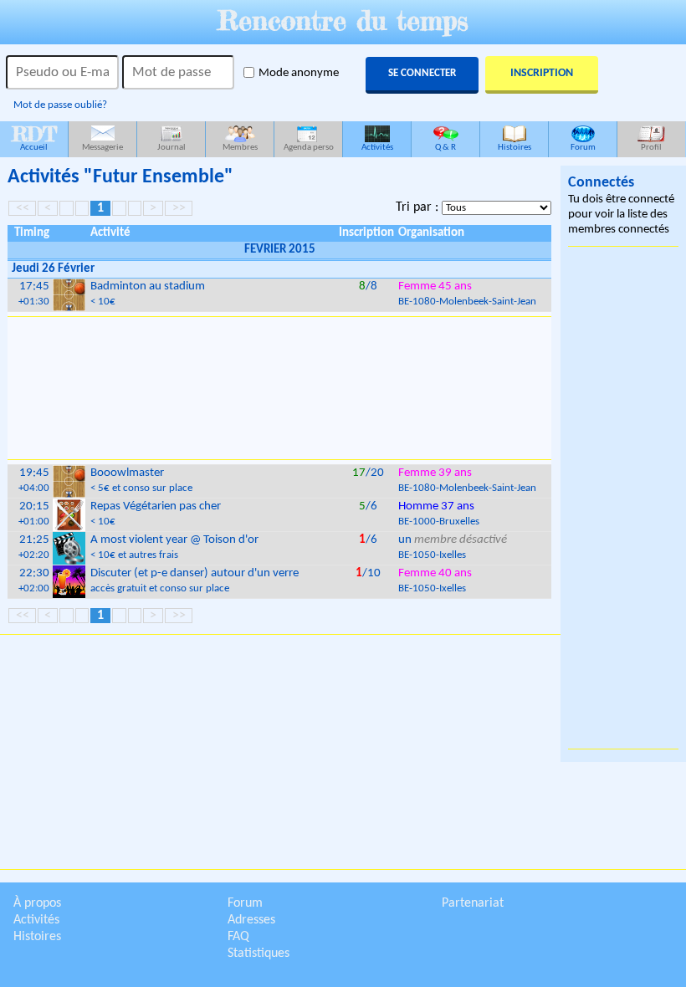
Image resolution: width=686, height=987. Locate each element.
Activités (377, 147)
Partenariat (473, 903)
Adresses (251, 920)
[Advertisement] (279, 388)
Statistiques (258, 953)
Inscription (541, 73)
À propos (37, 903)
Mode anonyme (299, 73)
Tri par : (419, 207)
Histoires (514, 147)
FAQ (238, 937)
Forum (583, 147)
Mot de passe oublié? (60, 105)
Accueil (34, 136)
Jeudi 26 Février (53, 269)
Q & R (445, 147)
